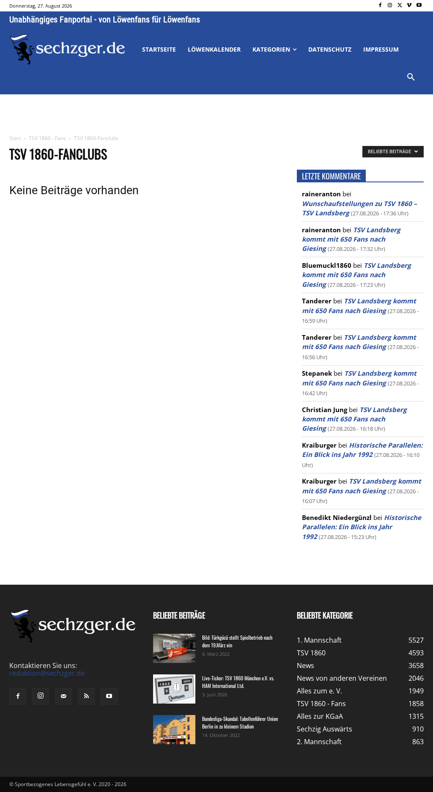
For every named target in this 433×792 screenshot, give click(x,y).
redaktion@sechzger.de (47, 673)
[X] (400, 6)
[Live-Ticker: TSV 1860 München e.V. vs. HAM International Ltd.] (174, 689)
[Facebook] (380, 6)
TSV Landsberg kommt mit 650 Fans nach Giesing (351, 239)
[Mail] (63, 696)
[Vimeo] (409, 6)
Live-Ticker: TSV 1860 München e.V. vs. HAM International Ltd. (238, 681)
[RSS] (86, 696)
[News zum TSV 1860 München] (67, 49)
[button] (411, 77)
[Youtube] (419, 6)
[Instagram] (390, 6)
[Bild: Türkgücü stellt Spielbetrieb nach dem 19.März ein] (174, 648)
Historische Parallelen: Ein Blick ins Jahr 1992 (361, 527)
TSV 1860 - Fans (47, 138)
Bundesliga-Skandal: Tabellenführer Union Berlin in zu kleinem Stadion (240, 722)
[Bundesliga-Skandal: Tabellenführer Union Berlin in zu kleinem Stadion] (174, 729)
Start (15, 138)
